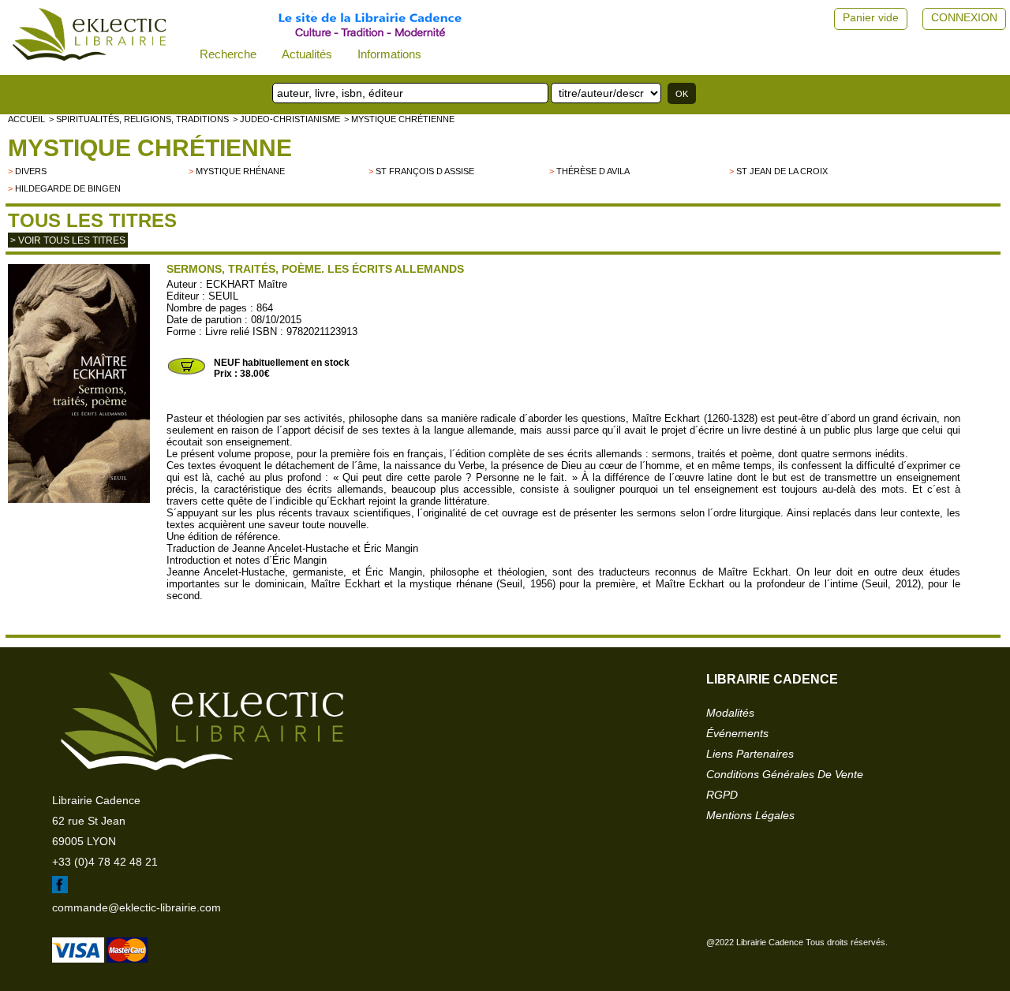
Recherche (228, 54)
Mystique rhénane (240, 171)
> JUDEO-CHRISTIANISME (286, 119)
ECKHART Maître (246, 284)
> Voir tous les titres (67, 240)
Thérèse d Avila (593, 171)
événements (737, 733)
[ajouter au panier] (186, 373)
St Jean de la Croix (782, 171)
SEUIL (223, 296)
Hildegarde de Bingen (68, 188)
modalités (730, 712)
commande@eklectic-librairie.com (136, 907)
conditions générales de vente (784, 774)
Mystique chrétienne (150, 148)
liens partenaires (750, 753)
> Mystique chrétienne (399, 119)
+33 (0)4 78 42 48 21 (105, 861)
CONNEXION (964, 17)
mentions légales (750, 815)
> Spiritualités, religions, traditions (139, 119)
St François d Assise (425, 171)
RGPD (722, 794)
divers (31, 171)
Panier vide (871, 17)
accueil (26, 119)
